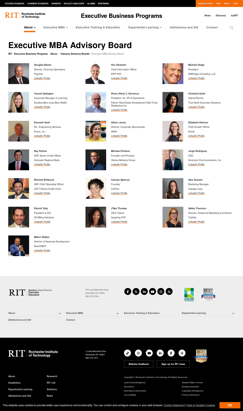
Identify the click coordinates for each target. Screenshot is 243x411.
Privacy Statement (190, 394)
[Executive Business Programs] (30, 292)
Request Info (205, 3)
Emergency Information (135, 390)
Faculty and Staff (74, 3)
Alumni (91, 3)
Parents (56, 3)
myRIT (234, 15)
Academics (14, 382)
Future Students (14, 3)
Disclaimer (129, 386)
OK (230, 405)
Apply (227, 3)
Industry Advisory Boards (75, 53)
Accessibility (130, 394)
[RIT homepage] (25, 15)
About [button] (28, 27)
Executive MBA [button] (54, 27)
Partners (103, 3)
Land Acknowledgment (134, 382)
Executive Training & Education (98, 27)
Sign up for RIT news (173, 364)
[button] (232, 28)
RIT (10, 53)
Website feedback (139, 364)
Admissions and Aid (184, 27)
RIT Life (51, 382)
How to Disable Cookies (201, 405)
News (208, 15)
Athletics (52, 389)
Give (235, 3)
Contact (212, 27)
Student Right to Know (192, 382)
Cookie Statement (174, 405)
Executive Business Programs (121, 15)
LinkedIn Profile (42, 78)
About (53, 53)
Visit (218, 3)
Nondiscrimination (190, 386)
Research (52, 376)
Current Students (37, 3)
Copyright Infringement (192, 390)
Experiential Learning (20, 389)
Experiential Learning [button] (143, 27)
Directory (221, 15)
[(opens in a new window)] (127, 291)
